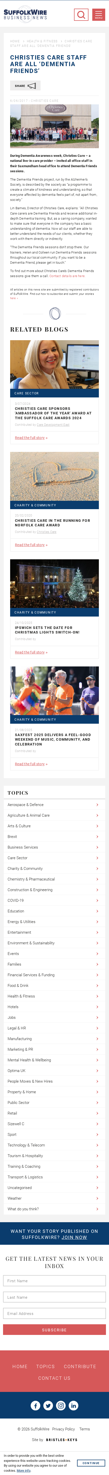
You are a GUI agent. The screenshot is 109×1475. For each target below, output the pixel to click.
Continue (91, 1463)
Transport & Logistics (25, 1177)
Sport (12, 1134)
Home (15, 41)
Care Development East (53, 425)
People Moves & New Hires (30, 1081)
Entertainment (19, 932)
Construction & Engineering (30, 890)
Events (13, 953)
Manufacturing (20, 1039)
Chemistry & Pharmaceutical (31, 879)
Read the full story (30, 438)
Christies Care (45, 101)
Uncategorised (20, 1187)
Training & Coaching (24, 1166)
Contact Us (54, 1378)
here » (14, 298)
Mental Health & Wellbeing (29, 1060)
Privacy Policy (63, 1429)
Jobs (12, 1017)
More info (23, 1470)
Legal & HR (17, 1028)
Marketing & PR (20, 1049)
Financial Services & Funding (31, 975)
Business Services (23, 847)
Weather (15, 1198)
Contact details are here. (67, 276)
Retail (12, 1113)
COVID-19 (16, 900)
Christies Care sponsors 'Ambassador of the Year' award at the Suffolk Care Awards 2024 (53, 413)
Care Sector (26, 393)
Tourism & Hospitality (25, 1156)
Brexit (12, 836)
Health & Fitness (42, 41)
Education (16, 911)
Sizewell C (16, 1124)
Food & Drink (18, 985)
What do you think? (23, 1209)
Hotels (13, 1007)
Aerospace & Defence (26, 804)
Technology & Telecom (26, 1145)
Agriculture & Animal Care (29, 815)
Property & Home (22, 1092)
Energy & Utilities (21, 922)
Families (14, 964)
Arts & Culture (19, 826)
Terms (84, 1429)
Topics (45, 1366)
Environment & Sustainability (31, 943)
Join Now (74, 1237)
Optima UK (16, 1070)
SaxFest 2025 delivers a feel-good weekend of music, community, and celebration (53, 739)
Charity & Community (35, 505)
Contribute (80, 1366)
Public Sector (18, 1102)
